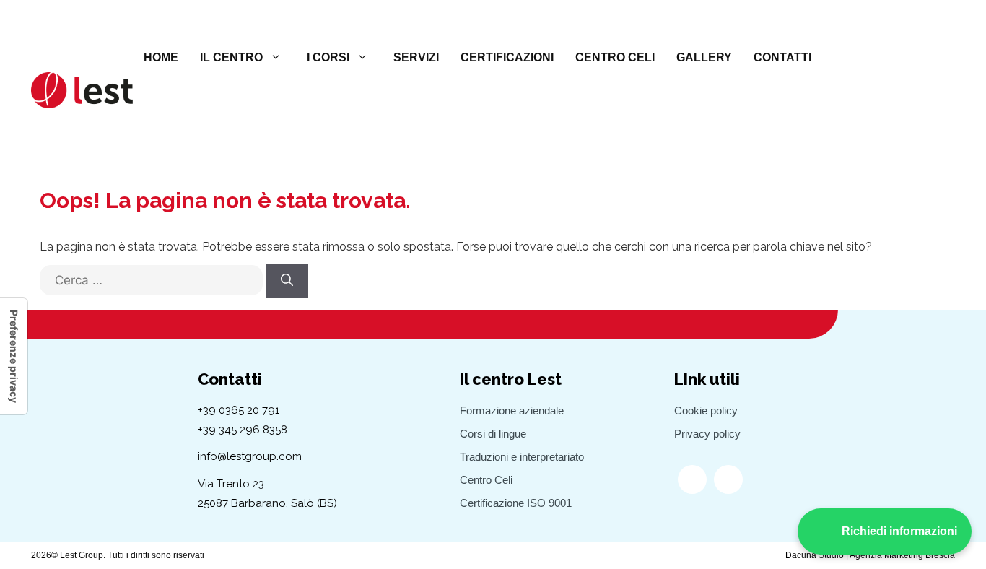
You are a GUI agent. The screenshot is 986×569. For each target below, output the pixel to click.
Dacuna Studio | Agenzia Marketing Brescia (870, 555)
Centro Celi (615, 57)
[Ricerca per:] (151, 287)
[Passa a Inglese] (869, 58)
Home (161, 57)
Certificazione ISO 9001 (516, 503)
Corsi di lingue (493, 433)
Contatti (782, 57)
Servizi (416, 57)
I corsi (328, 57)
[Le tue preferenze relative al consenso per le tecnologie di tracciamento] (13, 356)
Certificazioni (507, 57)
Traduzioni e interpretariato (522, 457)
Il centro (231, 57)
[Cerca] (287, 281)
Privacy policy (707, 433)
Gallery (704, 57)
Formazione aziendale (512, 410)
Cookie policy (706, 410)
